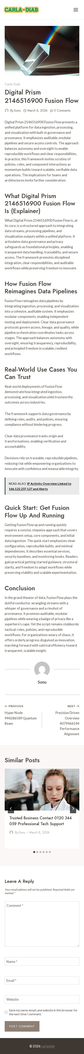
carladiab (48, 1046)
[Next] (73, 808)
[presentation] (42, 790)
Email (11, 980)
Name (11, 962)
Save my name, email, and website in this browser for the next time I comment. (43, 1012)
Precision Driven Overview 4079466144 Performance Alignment (67, 720)
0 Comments (62, 110)
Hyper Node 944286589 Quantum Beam (21, 715)
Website (12, 999)
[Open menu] (75, 9)
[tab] (34, 852)
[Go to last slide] (11, 808)
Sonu (17, 110)
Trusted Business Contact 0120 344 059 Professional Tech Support (40, 821)
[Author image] (7, 111)
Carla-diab (12, 84)
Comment (14, 905)
